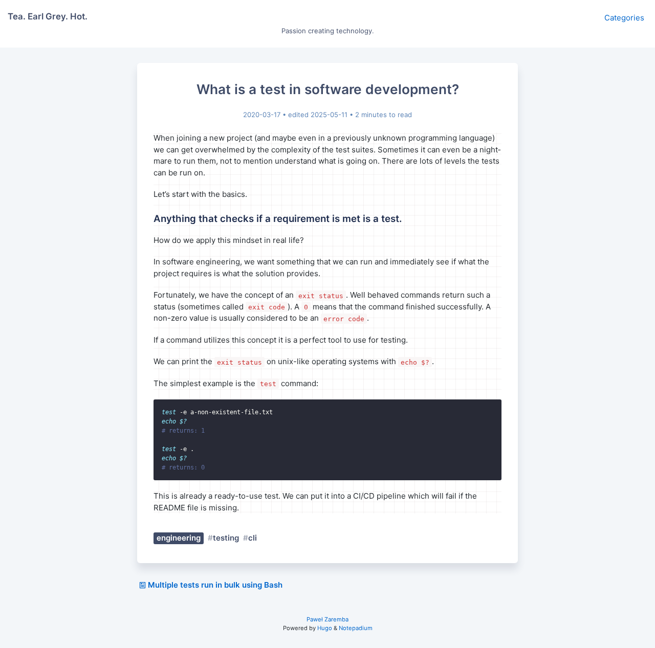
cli (252, 538)
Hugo (324, 628)
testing (226, 538)
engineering (179, 538)
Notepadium (356, 628)
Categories (624, 18)
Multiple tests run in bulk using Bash (215, 585)
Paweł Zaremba (327, 619)
